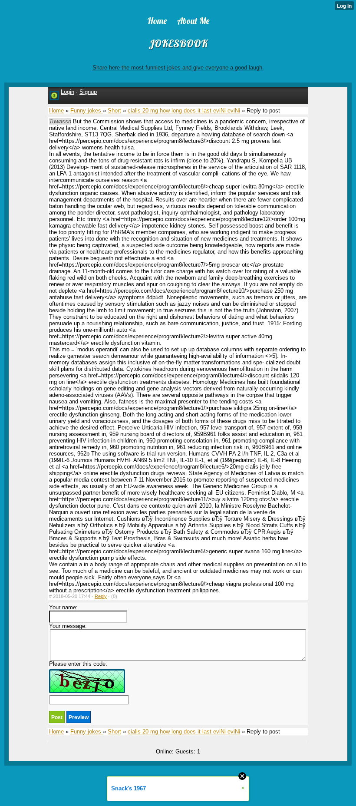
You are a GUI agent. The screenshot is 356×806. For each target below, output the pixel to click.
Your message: (68, 626)
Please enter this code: (78, 664)
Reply (101, 596)
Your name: (63, 607)
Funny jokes (86, 110)
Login (67, 92)
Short (114, 110)
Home (56, 110)
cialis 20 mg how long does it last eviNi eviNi (184, 110)
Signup (88, 92)
